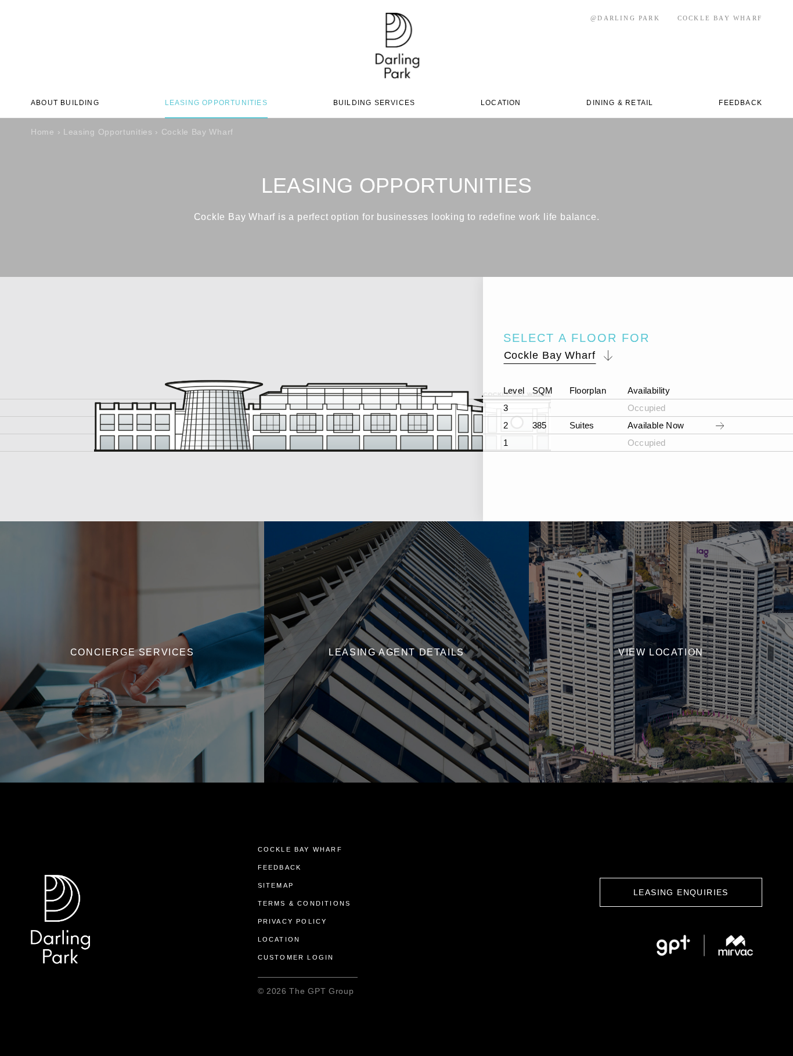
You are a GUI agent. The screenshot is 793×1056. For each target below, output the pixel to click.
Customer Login (296, 957)
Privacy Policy (292, 921)
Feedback (280, 867)
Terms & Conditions (304, 903)
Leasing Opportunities (108, 131)
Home (43, 131)
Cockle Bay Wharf (300, 849)
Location (279, 939)
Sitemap (276, 885)
